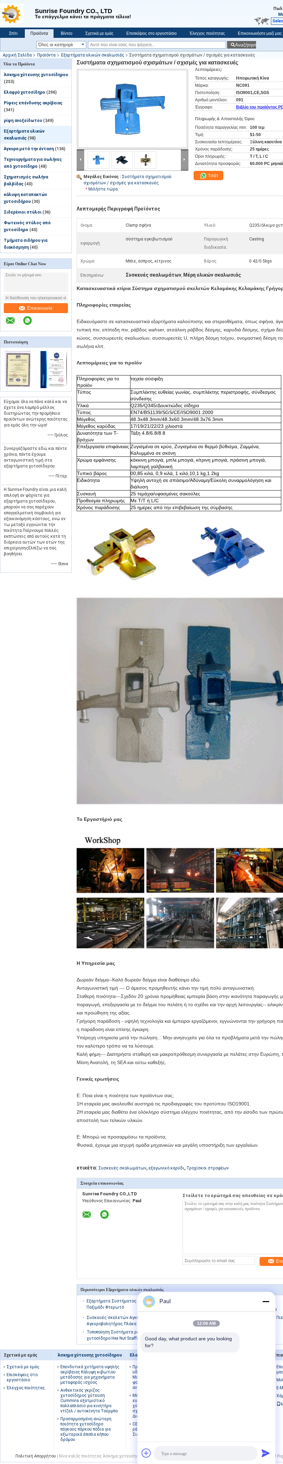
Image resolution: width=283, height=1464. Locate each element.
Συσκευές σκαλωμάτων (122, 1168)
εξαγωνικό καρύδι (166, 1168)
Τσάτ (212, 175)
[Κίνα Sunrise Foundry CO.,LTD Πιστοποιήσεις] (18, 386)
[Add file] (146, 1453)
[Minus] (266, 1301)
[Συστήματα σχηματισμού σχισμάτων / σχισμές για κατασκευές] (132, 109)
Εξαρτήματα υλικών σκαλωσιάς (92, 55)
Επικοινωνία (39, 308)
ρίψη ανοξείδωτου (23, 120)
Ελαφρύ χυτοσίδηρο (24, 92)
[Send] (265, 1453)
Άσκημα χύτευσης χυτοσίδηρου (36, 74)
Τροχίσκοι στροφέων (207, 1168)
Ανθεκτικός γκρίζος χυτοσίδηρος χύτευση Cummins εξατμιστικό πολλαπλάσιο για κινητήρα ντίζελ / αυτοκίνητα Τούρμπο (89, 1400)
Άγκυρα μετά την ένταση (29, 148)
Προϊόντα (39, 33)
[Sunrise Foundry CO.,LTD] (17, 14)
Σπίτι (13, 33)
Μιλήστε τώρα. (103, 189)
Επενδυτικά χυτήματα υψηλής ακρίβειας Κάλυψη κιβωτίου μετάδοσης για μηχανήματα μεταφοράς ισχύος (89, 1374)
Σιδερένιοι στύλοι (22, 212)
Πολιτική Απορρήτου (36, 1456)
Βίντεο (66, 33)
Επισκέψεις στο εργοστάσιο (151, 33)
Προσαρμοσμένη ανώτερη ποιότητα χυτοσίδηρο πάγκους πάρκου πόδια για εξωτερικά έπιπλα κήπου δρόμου (85, 1429)
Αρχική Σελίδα (17, 55)
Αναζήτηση (245, 45)
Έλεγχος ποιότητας (207, 33)
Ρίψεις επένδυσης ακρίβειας (33, 103)
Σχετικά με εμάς (99, 33)
